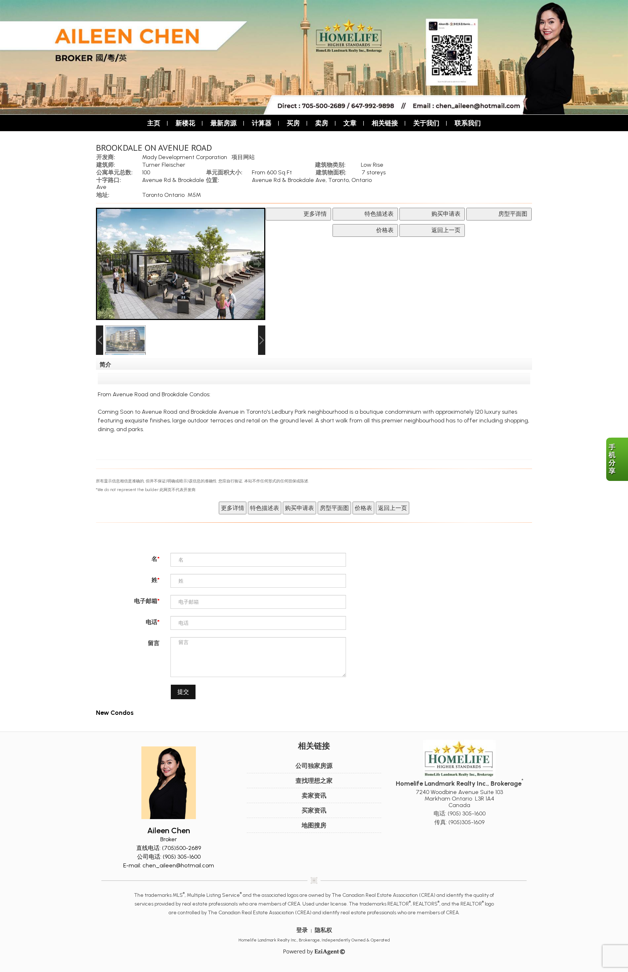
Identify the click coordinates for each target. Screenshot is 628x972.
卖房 (321, 123)
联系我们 (468, 123)
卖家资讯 (314, 795)
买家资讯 (314, 810)
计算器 (261, 123)
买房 (293, 123)
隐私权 (323, 930)
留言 (154, 643)
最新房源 (223, 123)
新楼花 (185, 123)
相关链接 (385, 123)
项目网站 (243, 157)
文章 (350, 123)
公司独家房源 (314, 765)
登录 (302, 930)
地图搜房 (314, 825)
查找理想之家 (314, 780)
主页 (153, 123)
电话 (151, 622)
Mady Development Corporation (184, 157)
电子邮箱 (145, 601)
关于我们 (426, 123)
